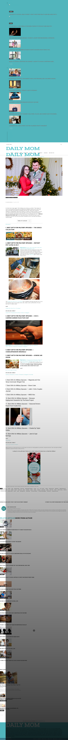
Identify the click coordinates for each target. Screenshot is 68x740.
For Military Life (15, 197)
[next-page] (11, 64)
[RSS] (9, 0)
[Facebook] (6, 144)
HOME (31, 152)
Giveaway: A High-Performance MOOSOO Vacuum (23, 102)
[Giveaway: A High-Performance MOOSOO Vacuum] (33, 96)
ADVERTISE (10, 133)
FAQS (9, 138)
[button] (61, 144)
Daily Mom (1, 687)
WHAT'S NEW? (3, 669)
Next (9, 224)
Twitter (22, 312)
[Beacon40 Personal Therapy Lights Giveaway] (33, 84)
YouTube (18, 312)
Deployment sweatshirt (3, 489)
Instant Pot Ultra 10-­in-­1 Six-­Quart (15, 301)
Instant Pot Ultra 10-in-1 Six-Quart (13, 308)
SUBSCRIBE (10, 134)
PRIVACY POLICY (11, 140)
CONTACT (10, 139)
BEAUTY (11, 35)
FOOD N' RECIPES (4, 657)
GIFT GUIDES (10, 3)
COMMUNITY (40, 152)
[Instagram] (7, 0)
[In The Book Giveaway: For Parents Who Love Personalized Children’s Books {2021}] (33, 72)
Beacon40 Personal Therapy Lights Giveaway (23, 90)
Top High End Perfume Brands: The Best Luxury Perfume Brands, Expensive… (32, 38)
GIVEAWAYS (10, 67)
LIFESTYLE (16, 152)
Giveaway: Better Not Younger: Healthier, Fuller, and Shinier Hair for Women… (33, 114)
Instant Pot (31, 254)
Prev (7, 224)
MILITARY (9, 2)
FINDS (10, 23)
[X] (10, 0)
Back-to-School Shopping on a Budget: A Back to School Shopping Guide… (31, 61)
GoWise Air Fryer (26, 362)
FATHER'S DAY (3, 598)
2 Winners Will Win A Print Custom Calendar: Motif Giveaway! (28, 125)
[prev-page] (9, 64)
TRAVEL (34, 152)
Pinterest (20, 346)
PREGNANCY (3, 700)
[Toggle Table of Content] (29, 221)
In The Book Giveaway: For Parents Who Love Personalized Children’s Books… (32, 78)
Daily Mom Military (10, 202)
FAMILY (11, 11)
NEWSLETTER (10, 135)
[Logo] (23, 150)
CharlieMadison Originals (16, 352)
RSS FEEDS (10, 137)
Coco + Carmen (9, 346)
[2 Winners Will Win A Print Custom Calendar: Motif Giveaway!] (33, 120)
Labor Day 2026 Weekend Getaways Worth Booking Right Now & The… (29, 49)
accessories (5, 488)
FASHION (2, 538)
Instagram (27, 312)
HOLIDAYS (45, 152)
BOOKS (11, 75)
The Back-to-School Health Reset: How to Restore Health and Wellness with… (33, 14)
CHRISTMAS (11, 197)
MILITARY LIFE (51, 152)
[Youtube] (11, 0)
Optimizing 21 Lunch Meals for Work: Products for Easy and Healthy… (30, 26)
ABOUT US (10, 132)
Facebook (13, 312)
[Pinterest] (8, 0)
